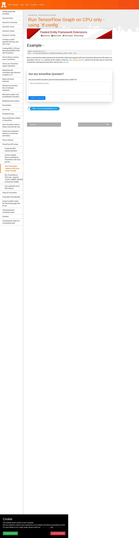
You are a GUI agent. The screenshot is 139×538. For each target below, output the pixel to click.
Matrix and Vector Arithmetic (8, 80)
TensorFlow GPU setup (10, 144)
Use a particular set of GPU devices (12, 187)
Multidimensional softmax (10, 101)
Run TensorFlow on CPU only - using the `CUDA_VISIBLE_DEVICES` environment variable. (14, 178)
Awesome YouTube (9, 35)
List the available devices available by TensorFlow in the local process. (12, 158)
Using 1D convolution (9, 192)
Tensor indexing (7, 140)
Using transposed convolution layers (8, 211)
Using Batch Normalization (11, 197)
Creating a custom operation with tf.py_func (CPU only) (10, 42)
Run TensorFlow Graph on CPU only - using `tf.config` (12, 168)
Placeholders (6, 105)
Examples (34, 5)
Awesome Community (9, 22)
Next (108, 124)
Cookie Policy (45, 527)
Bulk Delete (57, 36)
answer (65, 62)
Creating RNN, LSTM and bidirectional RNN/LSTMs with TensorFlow (11, 51)
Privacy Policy (58, 527)
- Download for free (45, 108)
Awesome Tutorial (8, 31)
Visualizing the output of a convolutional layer (11, 222)
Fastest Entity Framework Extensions (64, 32)
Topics (27, 5)
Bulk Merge (80, 36)
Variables (5, 216)
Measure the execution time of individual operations (10, 88)
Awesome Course (8, 27)
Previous (32, 124)
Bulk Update (68, 36)
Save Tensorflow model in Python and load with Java (11, 126)
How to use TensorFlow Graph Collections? (10, 65)
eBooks (41, 5)
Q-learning (5, 109)
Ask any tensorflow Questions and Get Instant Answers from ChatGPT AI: (52, 79)
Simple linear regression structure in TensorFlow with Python (10, 133)
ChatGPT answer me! (37, 98)
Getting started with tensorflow (8, 13)
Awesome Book (7, 18)
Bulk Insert (46, 36)
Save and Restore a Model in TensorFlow (11, 119)
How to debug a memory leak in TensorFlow (10, 58)
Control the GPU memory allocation (11, 150)
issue (42, 60)
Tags (21, 5)
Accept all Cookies (10, 533)
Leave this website (58, 533)
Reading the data (8, 114)
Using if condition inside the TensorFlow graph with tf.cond (11, 203)
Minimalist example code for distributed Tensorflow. (10, 96)
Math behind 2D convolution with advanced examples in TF (11, 72)
